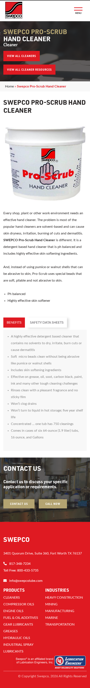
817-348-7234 (20, 563)
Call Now (52, 503)
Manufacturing (59, 611)
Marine (51, 617)
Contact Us (19, 503)
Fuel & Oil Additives (20, 617)
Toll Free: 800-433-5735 (21, 570)
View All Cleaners (21, 56)
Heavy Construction (64, 597)
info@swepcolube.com (25, 580)
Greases (10, 631)
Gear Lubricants (18, 624)
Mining (51, 604)
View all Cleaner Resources (29, 69)
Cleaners (11, 597)
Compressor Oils (18, 604)
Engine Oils (13, 611)
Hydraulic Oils (16, 638)
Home (9, 86)
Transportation (60, 624)
